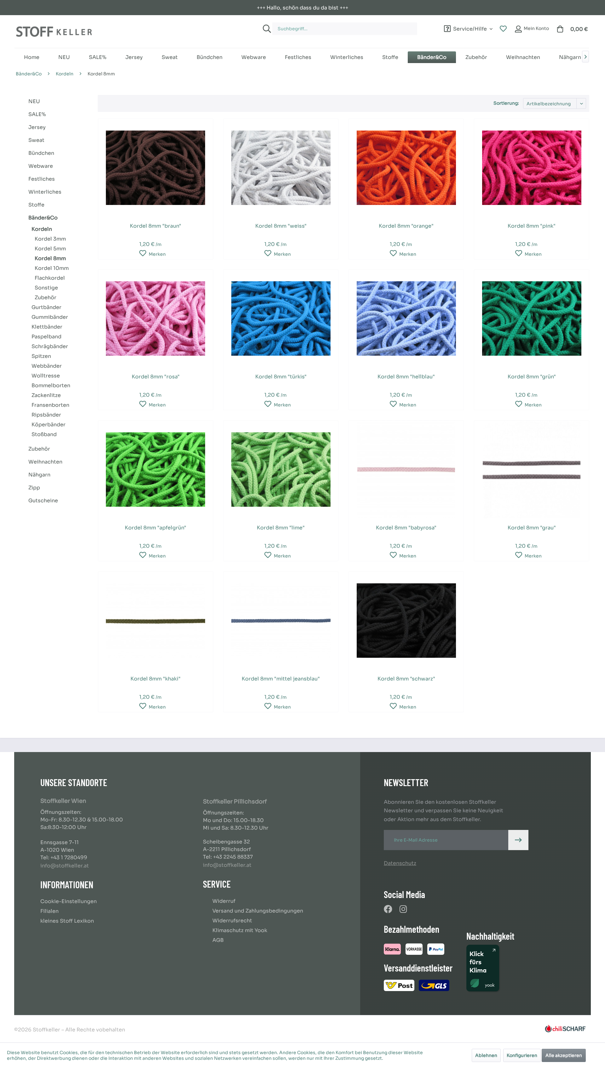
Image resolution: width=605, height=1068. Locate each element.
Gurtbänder (46, 307)
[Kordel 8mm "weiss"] (280, 168)
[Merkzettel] (503, 29)
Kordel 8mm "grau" (532, 527)
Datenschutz (400, 863)
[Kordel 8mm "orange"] (406, 168)
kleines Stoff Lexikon (67, 921)
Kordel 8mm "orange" (406, 226)
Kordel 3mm (50, 239)
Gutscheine (43, 500)
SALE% (37, 114)
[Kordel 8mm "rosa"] (155, 318)
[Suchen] (266, 28)
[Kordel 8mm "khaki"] (155, 620)
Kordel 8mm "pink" (532, 226)
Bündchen (41, 153)
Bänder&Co (43, 217)
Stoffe (36, 204)
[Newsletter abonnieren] (518, 840)
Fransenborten (50, 405)
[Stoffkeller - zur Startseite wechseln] (53, 31)
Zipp (34, 487)
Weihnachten (45, 461)
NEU (34, 101)
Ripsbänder (46, 414)
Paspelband (46, 336)
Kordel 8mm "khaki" (155, 678)
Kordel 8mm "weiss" (281, 226)
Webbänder (47, 366)
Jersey (37, 127)
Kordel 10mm (52, 268)
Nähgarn (39, 474)
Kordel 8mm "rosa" (156, 376)
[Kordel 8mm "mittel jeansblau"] (280, 620)
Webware (40, 166)
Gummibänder (50, 317)
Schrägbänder (50, 346)
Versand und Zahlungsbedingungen (257, 911)
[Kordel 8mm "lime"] (280, 469)
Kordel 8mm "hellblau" (406, 376)
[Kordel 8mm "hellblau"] (406, 318)
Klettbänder (47, 327)
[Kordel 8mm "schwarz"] (406, 620)
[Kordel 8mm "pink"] (531, 168)
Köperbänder (49, 424)
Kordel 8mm (50, 258)
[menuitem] (352, 25)
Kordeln (42, 229)
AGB (218, 940)
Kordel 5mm (50, 248)
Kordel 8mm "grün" (532, 376)
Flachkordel (50, 278)
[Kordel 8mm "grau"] (531, 469)
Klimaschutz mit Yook (239, 930)
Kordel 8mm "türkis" (281, 376)
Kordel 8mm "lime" (281, 527)
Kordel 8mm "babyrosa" (406, 527)
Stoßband (44, 434)
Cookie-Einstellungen (68, 901)
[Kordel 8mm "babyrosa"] (406, 469)
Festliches (41, 179)
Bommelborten (51, 385)
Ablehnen (486, 1055)
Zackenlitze (46, 395)
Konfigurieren (522, 1055)
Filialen (49, 911)
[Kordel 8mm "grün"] (531, 318)
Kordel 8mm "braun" (155, 226)
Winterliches (44, 192)
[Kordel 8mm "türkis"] (280, 318)
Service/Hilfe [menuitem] (470, 28)
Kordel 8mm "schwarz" (406, 678)
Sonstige (46, 287)
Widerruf (223, 901)
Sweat (36, 140)
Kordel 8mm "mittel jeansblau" (281, 678)
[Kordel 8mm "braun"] (155, 168)
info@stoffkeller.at (64, 865)
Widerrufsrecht (232, 920)
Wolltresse (46, 375)
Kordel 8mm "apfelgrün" (155, 527)
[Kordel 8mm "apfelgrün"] (155, 469)
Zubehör (45, 297)
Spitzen (41, 356)
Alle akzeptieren (563, 1055)
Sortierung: (506, 103)
